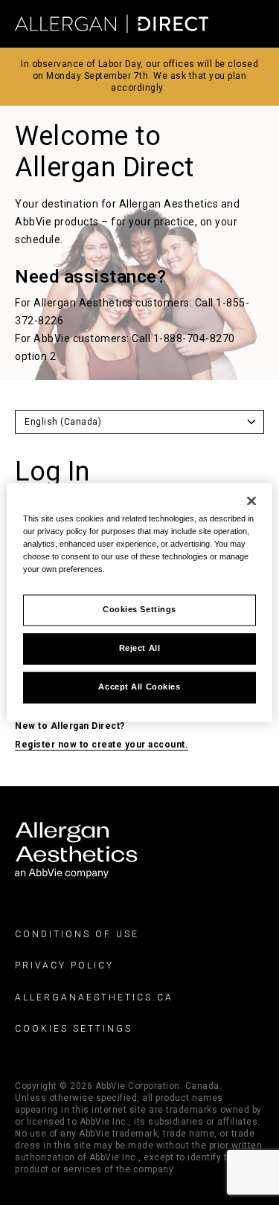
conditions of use (77, 934)
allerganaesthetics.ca (94, 997)
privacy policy (64, 966)
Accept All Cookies (139, 687)
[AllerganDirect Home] (111, 24)
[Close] (251, 500)
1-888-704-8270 (194, 338)
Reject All (140, 648)
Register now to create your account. (101, 744)
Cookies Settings (73, 1029)
